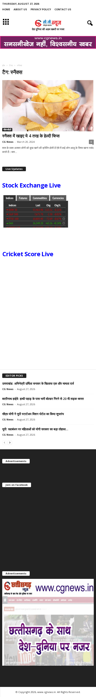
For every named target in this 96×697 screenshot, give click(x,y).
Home (6, 9)
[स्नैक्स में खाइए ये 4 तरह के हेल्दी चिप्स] (48, 105)
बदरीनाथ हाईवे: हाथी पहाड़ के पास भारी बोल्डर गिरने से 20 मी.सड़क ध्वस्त (43, 398)
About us (20, 9)
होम (3, 65)
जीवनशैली (7, 129)
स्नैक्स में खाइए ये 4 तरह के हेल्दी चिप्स (31, 136)
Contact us (62, 9)
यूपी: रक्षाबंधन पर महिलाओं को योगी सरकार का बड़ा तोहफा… (35, 429)
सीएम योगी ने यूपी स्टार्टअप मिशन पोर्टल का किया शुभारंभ (33, 414)
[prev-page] (4, 442)
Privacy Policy (41, 9)
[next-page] (10, 442)
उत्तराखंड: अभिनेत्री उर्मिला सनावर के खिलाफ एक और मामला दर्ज (38, 383)
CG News (7, 141)
